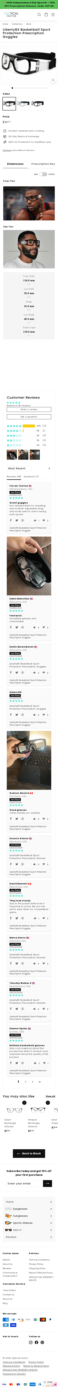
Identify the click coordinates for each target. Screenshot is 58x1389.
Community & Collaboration (10, 1274)
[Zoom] (53, 80)
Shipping (7, 150)
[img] (29, 497)
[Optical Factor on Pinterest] (42, 1342)
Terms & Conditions (39, 1259)
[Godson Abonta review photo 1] (29, 760)
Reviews (7, 1268)
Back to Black (31, 1153)
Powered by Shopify (14, 1373)
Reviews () (14, 476)
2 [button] (25, 1081)
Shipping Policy (37, 1268)
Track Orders (9, 1290)
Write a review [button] (29, 409)
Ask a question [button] (29, 416)
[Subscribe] (47, 1183)
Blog (5, 1303)
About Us (7, 1264)
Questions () (31, 476)
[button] (14, 426)
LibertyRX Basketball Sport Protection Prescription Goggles (28, 529)
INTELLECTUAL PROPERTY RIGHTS (41, 1279)
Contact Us (9, 1294)
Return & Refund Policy (41, 1272)
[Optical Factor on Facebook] (36, 1342)
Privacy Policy (36, 1264)
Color (6, 93)
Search (6, 1259)
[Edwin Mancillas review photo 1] (29, 566)
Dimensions (15, 164)
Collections (17, 24)
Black (28, 24)
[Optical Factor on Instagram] (30, 1342)
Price (6, 116)
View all (50, 1096)
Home (5, 24)
